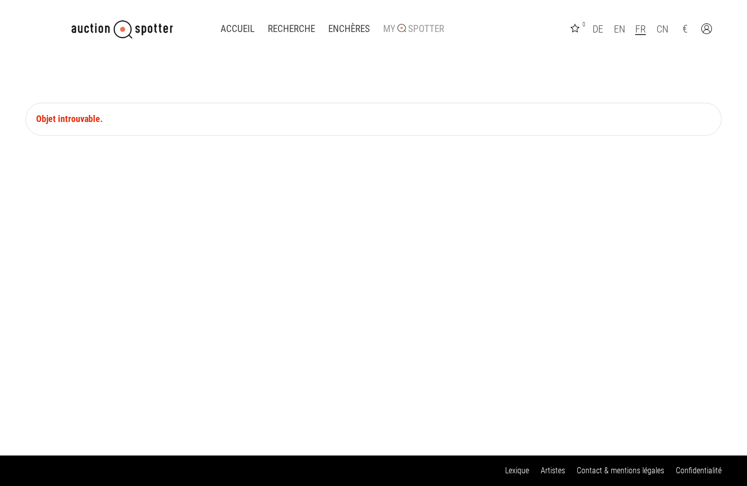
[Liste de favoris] (576, 27)
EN (619, 29)
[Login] (707, 30)
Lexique (517, 470)
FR (640, 29)
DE (598, 29)
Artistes (553, 470)
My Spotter (413, 29)
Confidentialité (699, 470)
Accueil (238, 29)
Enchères (349, 29)
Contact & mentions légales (620, 470)
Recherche (291, 29)
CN (662, 29)
